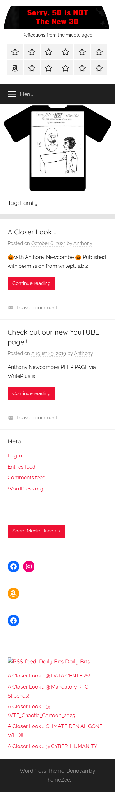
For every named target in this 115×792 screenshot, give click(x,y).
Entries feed (21, 467)
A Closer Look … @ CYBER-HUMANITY (52, 746)
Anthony (82, 243)
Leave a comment (37, 307)
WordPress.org (25, 489)
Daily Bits (77, 661)
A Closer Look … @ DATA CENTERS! (49, 676)
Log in (15, 456)
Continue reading (31, 283)
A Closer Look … (32, 231)
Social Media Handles (36, 531)
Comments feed (27, 478)
